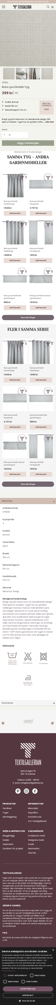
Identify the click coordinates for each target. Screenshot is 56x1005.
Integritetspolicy (8, 971)
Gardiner (7, 808)
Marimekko (33, 848)
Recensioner (7, 703)
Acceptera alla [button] (28, 989)
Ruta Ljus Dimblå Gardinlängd (10, 202)
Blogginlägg (8, 835)
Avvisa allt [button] (27, 995)
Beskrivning (7, 501)
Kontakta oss (34, 816)
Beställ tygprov (46, 105)
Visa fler (32, 852)
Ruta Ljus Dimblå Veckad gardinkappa (40, 296)
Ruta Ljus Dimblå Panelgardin (36, 249)
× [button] (53, 950)
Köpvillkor (33, 812)
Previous (5, 721)
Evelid (31, 844)
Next (51, 721)
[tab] (28, 501)
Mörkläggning (10, 816)
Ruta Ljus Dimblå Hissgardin (36, 202)
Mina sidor (33, 808)
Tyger (6, 812)
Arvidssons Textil (36, 835)
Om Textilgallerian (37, 821)
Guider (6, 840)
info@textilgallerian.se (32, 783)
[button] (9, 74)
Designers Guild (36, 840)
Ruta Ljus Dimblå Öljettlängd (10, 249)
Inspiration (8, 844)
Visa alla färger (28, 317)
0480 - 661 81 (32, 780)
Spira (5, 82)
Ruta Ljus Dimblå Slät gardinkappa (12, 296)
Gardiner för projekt (13, 848)
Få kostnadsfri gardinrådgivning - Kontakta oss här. (28, 2)
